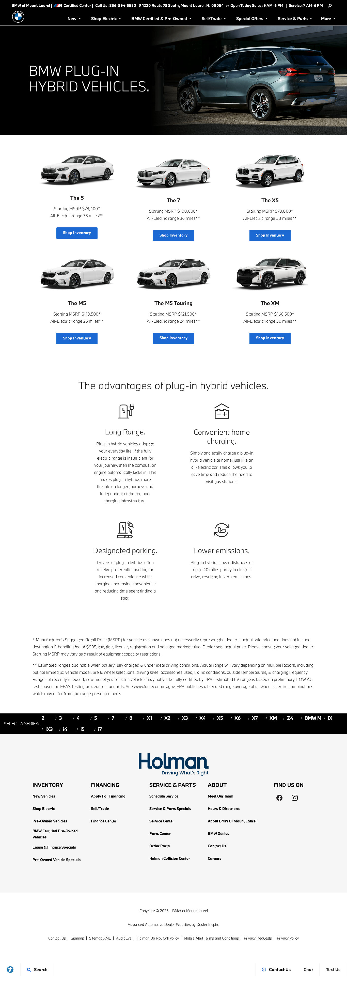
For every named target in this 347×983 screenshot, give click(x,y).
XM (273, 718)
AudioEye (124, 938)
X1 (149, 718)
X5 (220, 718)
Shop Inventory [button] (77, 232)
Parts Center (160, 833)
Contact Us (217, 846)
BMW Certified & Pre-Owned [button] (159, 19)
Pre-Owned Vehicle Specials (57, 859)
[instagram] (294, 797)
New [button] (72, 19)
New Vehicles (44, 796)
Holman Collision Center (169, 858)
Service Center (161, 821)
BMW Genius (218, 833)
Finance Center (103, 821)
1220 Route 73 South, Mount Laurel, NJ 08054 (183, 5)
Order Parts (159, 846)
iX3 (49, 729)
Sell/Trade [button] (211, 19)
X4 (202, 718)
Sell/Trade (100, 808)
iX (330, 718)
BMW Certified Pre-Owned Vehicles (55, 834)
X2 (167, 718)
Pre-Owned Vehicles (50, 821)
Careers (214, 858)
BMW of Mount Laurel (190, 910)
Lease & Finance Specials (54, 847)
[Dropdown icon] (330, 6)
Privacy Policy (288, 938)
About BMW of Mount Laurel (232, 821)
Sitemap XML (100, 938)
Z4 (290, 718)
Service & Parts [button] (293, 19)
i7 (100, 729)
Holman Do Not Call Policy (158, 938)
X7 (255, 718)
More (326, 19)
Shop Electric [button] (104, 19)
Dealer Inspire (208, 924)
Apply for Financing (108, 796)
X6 (237, 718)
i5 (83, 729)
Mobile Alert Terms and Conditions (211, 938)
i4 (65, 729)
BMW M (313, 718)
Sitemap (77, 938)
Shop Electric (44, 808)
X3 (185, 718)
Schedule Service (163, 796)
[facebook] (279, 797)
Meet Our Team (220, 796)
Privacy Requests (258, 938)
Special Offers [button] (249, 19)
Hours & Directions (224, 808)
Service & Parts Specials (170, 808)
